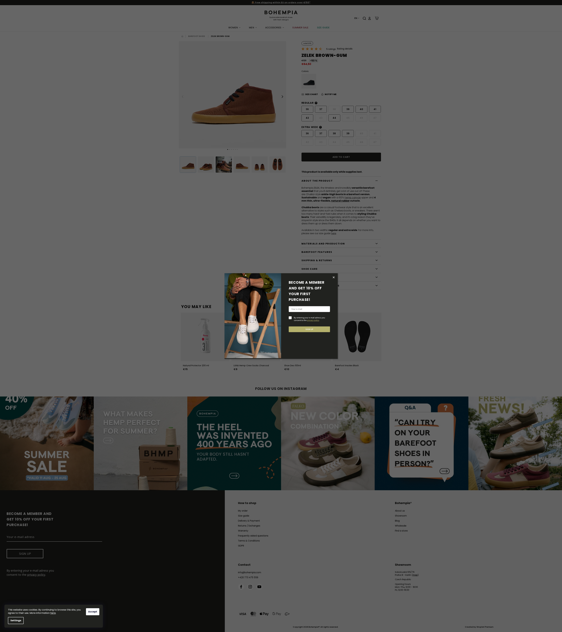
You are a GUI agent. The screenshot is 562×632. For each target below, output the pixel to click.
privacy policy (313, 320)
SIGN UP (309, 329)
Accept (92, 611)
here (53, 613)
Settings (15, 620)
